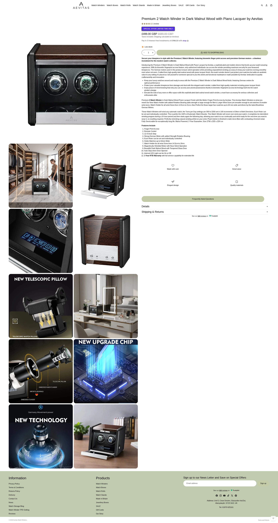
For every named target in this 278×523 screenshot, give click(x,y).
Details (145, 206)
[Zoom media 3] (106, 176)
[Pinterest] (236, 495)
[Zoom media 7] (106, 306)
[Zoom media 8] (41, 371)
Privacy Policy (14, 484)
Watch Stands (101, 495)
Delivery (12, 495)
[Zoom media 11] (106, 436)
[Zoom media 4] (41, 241)
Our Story (99, 514)
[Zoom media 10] (41, 436)
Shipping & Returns (153, 211)
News (11, 502)
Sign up (263, 483)
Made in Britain (102, 499)
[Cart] (271, 5)
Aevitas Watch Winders (20, 520)
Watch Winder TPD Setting (19, 510)
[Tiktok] (228, 495)
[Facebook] (216, 495)
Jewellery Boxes (102, 502)
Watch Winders (102, 484)
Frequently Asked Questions (203, 199)
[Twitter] (232, 495)
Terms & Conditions (16, 487)
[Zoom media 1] (73, 78)
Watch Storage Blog (16, 506)
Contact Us (13, 499)
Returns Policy (14, 491)
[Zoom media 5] (106, 241)
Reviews (12, 514)
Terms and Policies (263, 520)
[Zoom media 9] (106, 371)
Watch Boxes (101, 487)
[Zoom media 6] (41, 306)
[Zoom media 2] (41, 176)
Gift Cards (100, 510)
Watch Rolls (100, 491)
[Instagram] (220, 495)
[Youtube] (224, 495)
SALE (98, 506)
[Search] (262, 5)
